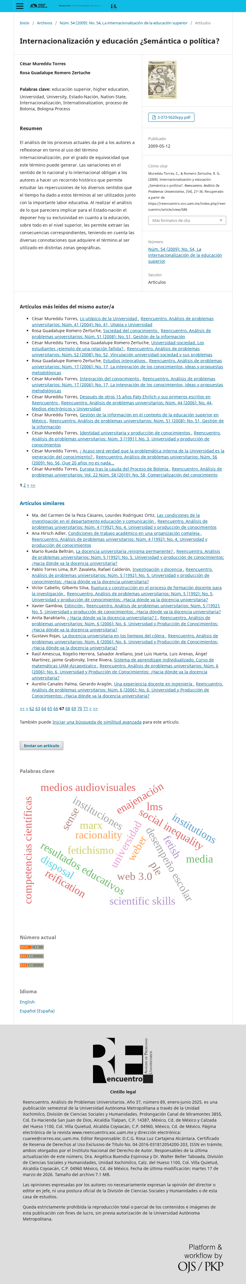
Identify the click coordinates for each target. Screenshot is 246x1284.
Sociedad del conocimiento (130, 330)
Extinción (74, 605)
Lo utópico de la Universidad (109, 318)
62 (31, 708)
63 (37, 708)
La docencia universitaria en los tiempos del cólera (114, 636)
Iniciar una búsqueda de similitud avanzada (97, 722)
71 (85, 708)
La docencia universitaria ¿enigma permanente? (125, 551)
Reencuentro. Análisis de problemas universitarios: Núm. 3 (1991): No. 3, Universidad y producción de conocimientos (126, 439)
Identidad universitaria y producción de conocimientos (135, 433)
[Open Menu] (20, 6)
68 (67, 708)
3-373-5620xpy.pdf (173, 117)
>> (33, 485)
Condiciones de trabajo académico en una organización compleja (134, 533)
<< (22, 708)
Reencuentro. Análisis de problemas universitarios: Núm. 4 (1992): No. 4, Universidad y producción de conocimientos (124, 524)
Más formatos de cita (171, 220)
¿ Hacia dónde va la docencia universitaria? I (112, 618)
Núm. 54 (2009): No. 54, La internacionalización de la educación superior (124, 23)
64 (43, 708)
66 (55, 708)
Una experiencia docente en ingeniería (154, 684)
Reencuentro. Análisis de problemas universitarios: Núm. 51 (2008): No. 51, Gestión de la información (121, 333)
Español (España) (37, 1011)
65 (49, 708)
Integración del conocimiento (110, 379)
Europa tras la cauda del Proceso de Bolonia (125, 469)
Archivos (44, 23)
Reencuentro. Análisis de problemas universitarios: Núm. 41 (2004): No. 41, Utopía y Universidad (123, 321)
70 (79, 708)
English (27, 1002)
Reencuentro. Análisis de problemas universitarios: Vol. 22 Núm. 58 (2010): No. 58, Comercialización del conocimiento (127, 472)
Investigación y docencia (158, 569)
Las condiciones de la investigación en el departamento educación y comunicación (116, 518)
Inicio (24, 23)
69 (73, 708)
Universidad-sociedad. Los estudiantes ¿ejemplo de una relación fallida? (118, 345)
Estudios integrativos (125, 360)
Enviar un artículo (41, 745)
